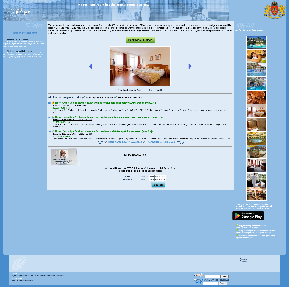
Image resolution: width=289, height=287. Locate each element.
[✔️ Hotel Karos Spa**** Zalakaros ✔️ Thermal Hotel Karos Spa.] (140, 85)
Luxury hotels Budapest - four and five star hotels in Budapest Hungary (38, 275)
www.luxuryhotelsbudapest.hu (23, 280)
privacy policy (17, 278)
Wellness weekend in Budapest (19, 51)
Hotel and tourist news (24, 32)
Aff (13, 277)
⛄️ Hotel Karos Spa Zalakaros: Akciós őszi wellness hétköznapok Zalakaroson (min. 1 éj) (102, 131)
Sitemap (244, 261)
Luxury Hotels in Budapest (17, 40)
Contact (14, 273)
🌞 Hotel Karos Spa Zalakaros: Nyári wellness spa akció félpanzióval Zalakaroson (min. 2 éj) (104, 102)
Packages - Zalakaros (251, 30)
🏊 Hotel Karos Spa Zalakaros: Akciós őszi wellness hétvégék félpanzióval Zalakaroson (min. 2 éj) (107, 117)
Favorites (244, 259)
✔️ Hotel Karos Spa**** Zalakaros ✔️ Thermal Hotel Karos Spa (139, 142)
